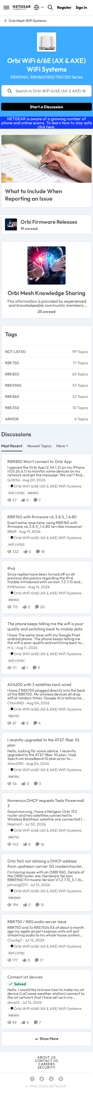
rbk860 (12, 396)
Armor (12, 419)
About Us (46, 1057)
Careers (46, 1064)
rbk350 (12, 408)
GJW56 (13, 480)
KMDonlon (16, 587)
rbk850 (12, 374)
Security (46, 1067)
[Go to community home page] (22, 7)
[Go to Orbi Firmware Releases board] (11, 224)
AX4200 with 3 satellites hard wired (39, 684)
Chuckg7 (14, 940)
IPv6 (11, 568)
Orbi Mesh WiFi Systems (27, 20)
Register (64, 7)
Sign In (81, 7)
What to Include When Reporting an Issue (33, 194)
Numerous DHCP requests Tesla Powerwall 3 (45, 803)
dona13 (13, 1002)
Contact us (46, 1061)
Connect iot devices (24, 976)
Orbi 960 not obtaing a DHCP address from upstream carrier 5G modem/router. (45, 863)
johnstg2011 (17, 885)
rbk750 (12, 363)
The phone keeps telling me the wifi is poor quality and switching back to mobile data (45, 626)
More (60, 445)
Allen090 (15, 763)
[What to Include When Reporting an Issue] (46, 159)
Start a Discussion (46, 106)
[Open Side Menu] (6, 7)
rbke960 (13, 385)
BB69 (11, 531)
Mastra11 (14, 824)
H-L (10, 647)
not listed (15, 351)
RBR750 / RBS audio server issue (36, 921)
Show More (49, 1039)
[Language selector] (39, 7)
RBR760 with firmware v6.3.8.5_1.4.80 (42, 516)
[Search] (50, 7)
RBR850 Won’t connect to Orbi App (39, 461)
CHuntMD (15, 703)
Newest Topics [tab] (39, 445)
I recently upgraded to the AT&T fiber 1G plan (43, 742)
